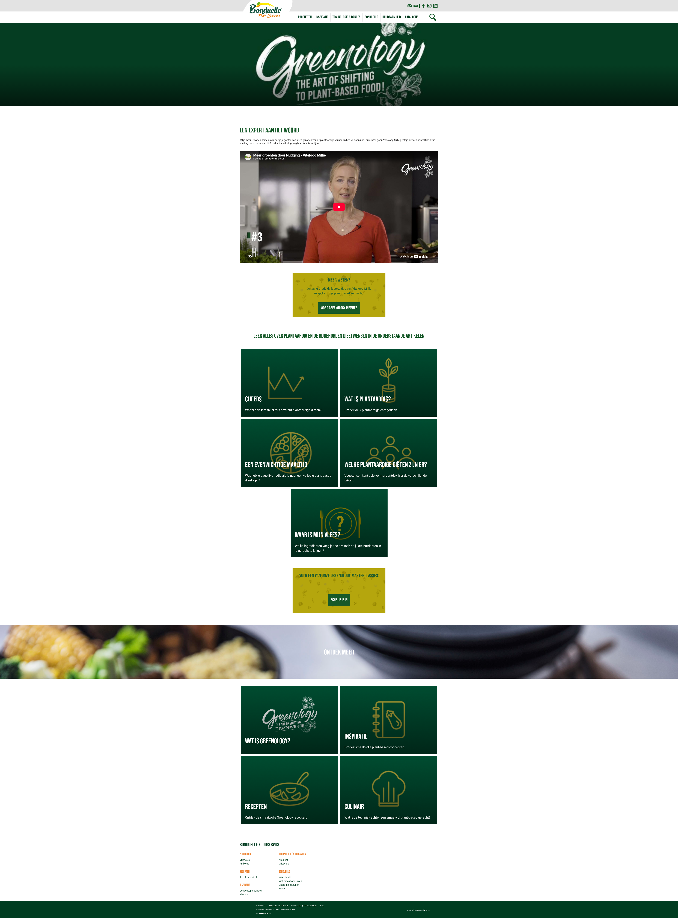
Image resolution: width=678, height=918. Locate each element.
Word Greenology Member (339, 307)
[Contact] (410, 6)
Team (282, 888)
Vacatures (296, 906)
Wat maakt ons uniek (290, 881)
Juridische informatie (277, 906)
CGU (322, 906)
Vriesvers (245, 859)
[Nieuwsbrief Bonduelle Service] (416, 6)
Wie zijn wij (284, 877)
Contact (260, 906)
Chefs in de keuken (289, 884)
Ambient (244, 863)
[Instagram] (429, 6)
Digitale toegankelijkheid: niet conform (275, 910)
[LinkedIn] (435, 6)
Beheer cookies (263, 913)
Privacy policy (310, 906)
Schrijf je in (339, 599)
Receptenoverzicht (248, 877)
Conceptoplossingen (251, 890)
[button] (346, 17)
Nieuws (244, 894)
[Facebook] (423, 6)
